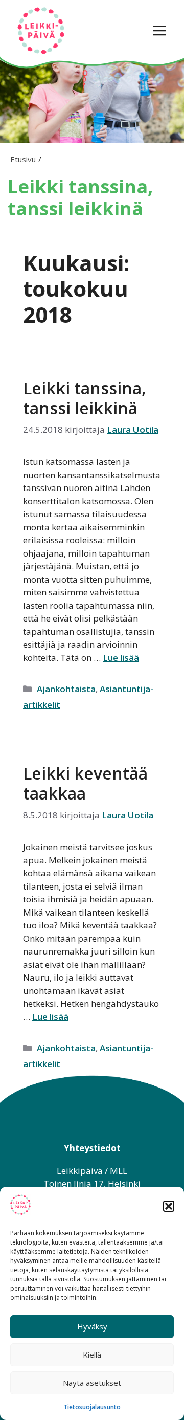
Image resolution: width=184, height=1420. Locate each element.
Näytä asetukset (92, 1383)
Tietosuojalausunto (92, 1407)
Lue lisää (121, 657)
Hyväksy (92, 1326)
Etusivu (23, 159)
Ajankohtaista (66, 689)
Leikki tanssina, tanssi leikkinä (84, 397)
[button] (169, 1206)
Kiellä (92, 1354)
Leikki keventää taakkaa (85, 783)
